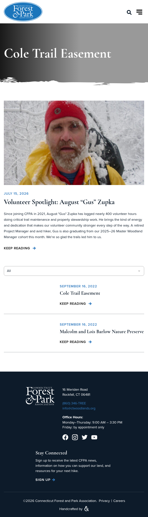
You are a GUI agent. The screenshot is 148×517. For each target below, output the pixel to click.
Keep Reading (17, 248)
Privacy (104, 500)
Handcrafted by (71, 508)
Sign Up (42, 479)
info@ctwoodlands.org (78, 408)
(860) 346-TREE (74, 403)
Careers (119, 500)
